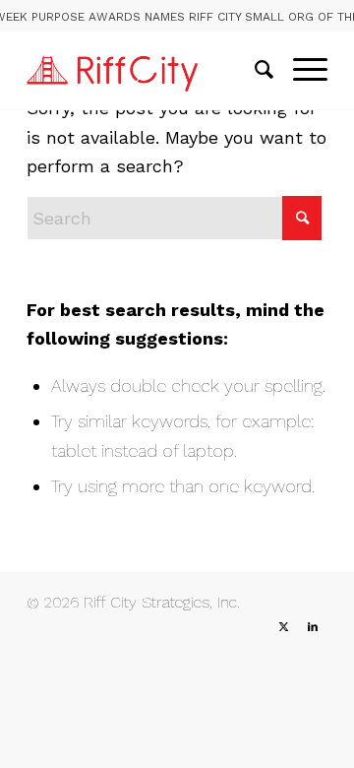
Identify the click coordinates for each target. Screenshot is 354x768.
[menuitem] (254, 70)
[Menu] (300, 70)
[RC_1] (147, 70)
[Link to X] (283, 627)
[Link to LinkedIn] (312, 627)
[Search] (254, 70)
